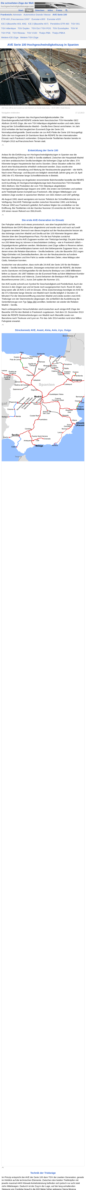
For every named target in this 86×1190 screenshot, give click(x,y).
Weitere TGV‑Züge (29, 37)
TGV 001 (75, 24)
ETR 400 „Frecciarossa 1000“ (15, 19)
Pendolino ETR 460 (60, 24)
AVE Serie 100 (60, 14)
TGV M (74, 28)
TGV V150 (32, 33)
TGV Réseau (19, 33)
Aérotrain (17, 14)
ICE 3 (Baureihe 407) (38, 24)
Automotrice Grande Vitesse (37, 14)
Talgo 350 (32, 302)
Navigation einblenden (11, 113)
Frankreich (6, 14)
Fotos (59, 10)
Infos (50, 10)
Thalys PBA (45, 33)
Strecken (39, 10)
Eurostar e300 (39, 19)
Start (20, 10)
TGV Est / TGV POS (41, 28)
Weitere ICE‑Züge (10, 37)
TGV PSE (6, 33)
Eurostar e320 (54, 19)
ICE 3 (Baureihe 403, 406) (14, 24)
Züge (29, 10)
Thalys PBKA (58, 33)
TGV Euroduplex (61, 28)
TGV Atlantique (8, 28)
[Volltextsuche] (66, 10)
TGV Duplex (24, 28)
